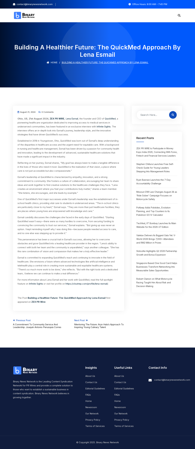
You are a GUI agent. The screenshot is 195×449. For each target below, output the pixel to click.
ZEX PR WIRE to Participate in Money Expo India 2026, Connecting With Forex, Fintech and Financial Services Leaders (156, 152)
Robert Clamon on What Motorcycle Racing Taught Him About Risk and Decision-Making (154, 282)
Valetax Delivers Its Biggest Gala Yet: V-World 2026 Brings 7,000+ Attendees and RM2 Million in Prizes (156, 239)
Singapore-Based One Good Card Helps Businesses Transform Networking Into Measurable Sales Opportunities (156, 267)
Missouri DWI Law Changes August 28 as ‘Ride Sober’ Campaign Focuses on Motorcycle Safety (156, 195)
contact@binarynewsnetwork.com (172, 379)
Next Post (99, 324)
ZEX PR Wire (38, 301)
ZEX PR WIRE (57, 118)
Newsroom (91, 407)
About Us (90, 376)
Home (53, 62)
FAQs (88, 394)
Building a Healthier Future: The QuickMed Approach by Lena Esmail (67, 297)
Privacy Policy (92, 419)
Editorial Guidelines (95, 388)
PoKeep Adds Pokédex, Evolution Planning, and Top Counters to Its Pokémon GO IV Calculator (153, 211)
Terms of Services (95, 426)
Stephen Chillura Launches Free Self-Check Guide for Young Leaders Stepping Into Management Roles (155, 168)
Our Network (92, 413)
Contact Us (91, 382)
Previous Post (37, 324)
